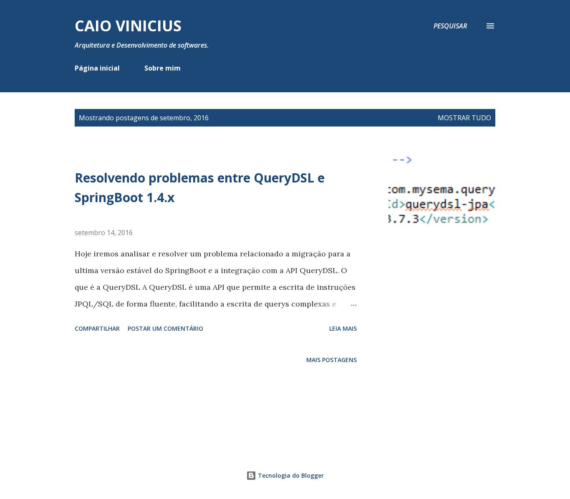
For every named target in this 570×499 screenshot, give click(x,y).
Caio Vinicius (128, 25)
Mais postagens (331, 360)
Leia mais (343, 328)
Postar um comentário (165, 328)
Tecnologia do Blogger (290, 475)
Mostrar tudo (464, 117)
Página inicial (97, 68)
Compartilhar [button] (97, 328)
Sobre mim (162, 68)
